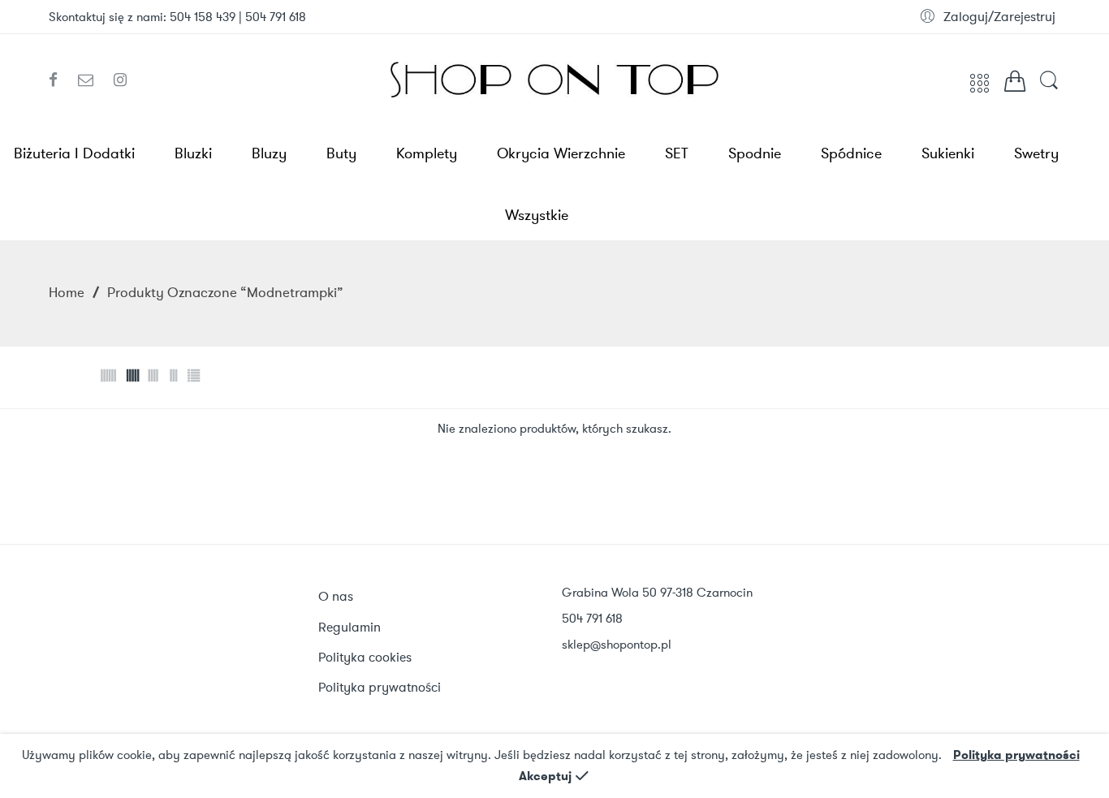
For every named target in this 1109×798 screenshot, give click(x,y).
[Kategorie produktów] (979, 89)
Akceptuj (545, 776)
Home (66, 292)
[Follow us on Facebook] (59, 80)
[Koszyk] (1014, 85)
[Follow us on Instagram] (120, 80)
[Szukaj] (1049, 88)
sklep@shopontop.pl (616, 644)
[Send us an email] (92, 80)
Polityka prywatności (1016, 755)
